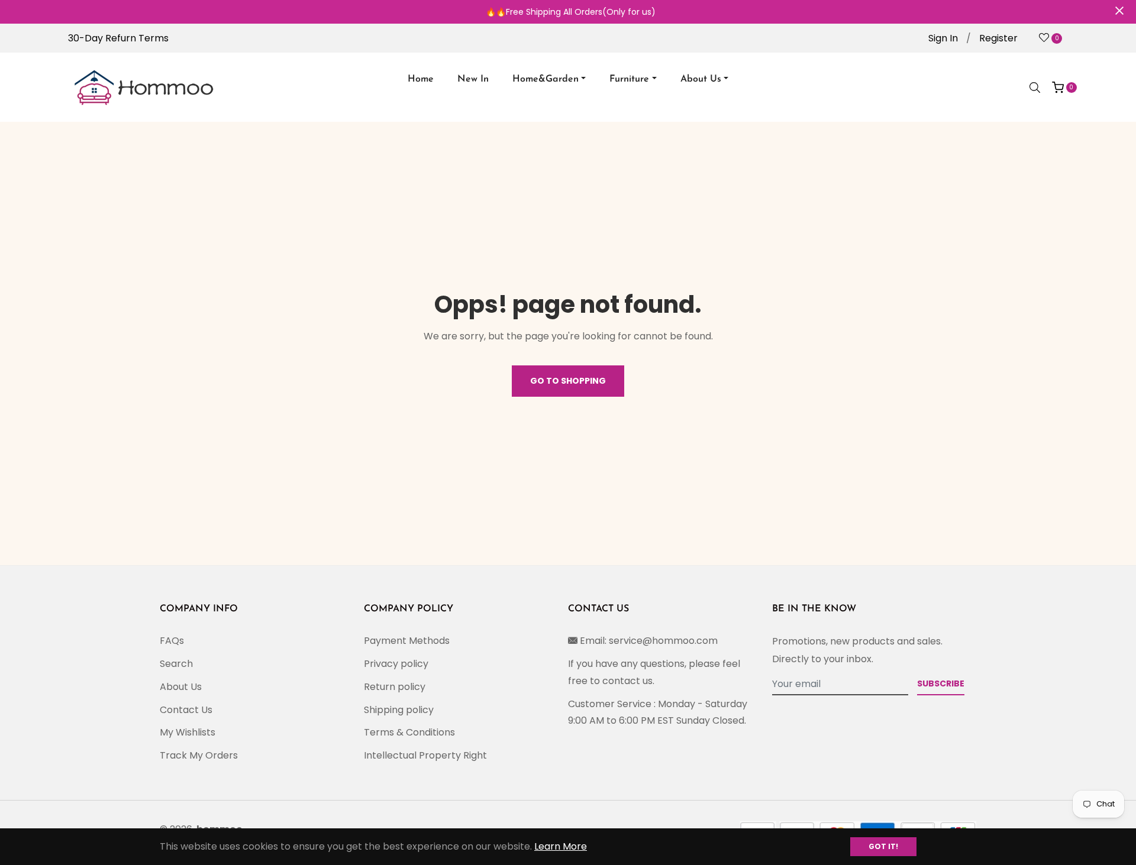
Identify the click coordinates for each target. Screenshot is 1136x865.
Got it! (883, 846)
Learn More (560, 846)
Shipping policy (399, 710)
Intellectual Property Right (425, 755)
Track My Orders (199, 755)
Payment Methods (407, 640)
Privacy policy (396, 663)
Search (176, 663)
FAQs (172, 640)
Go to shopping (568, 381)
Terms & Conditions (409, 732)
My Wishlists (187, 732)
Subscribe (940, 683)
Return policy (394, 687)
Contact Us (186, 710)
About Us (181, 687)
